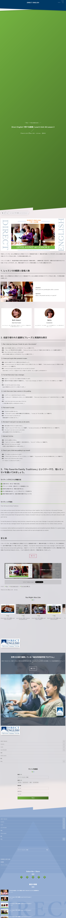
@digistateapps (30, 582)
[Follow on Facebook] (21, 877)
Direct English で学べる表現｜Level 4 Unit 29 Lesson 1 (54, 619)
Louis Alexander (4, 749)
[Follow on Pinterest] (39, 877)
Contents (2, 744)
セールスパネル (35, 782)
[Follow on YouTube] (33, 877)
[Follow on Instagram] (27, 877)
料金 (1, 752)
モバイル (19, 782)
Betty (49, 320)
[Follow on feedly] (45, 877)
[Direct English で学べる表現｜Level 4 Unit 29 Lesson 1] (54, 609)
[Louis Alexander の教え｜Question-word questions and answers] (23, 609)
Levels (2, 747)
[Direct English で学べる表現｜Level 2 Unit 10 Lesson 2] (8, 609)
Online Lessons (3, 755)
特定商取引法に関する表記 (5, 859)
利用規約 (2, 862)
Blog (1, 761)
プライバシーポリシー (5, 865)
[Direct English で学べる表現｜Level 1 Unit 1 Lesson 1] (39, 609)
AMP (30, 782)
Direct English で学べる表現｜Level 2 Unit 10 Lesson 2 (8, 619)
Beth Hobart (16, 320)
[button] (33, 556)
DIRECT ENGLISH (33, 2)
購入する (33, 668)
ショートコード (25, 782)
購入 (1, 758)
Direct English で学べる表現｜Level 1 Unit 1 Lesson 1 (39, 619)
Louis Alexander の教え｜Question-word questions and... (23, 619)
